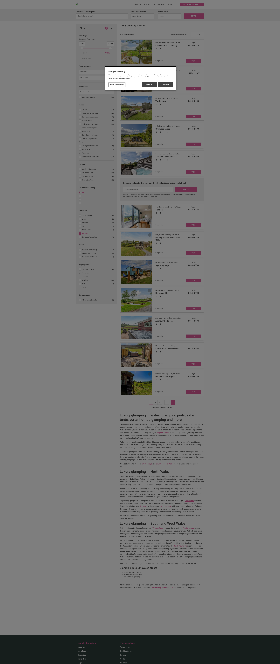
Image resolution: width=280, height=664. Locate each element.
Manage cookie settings (117, 84)
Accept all (166, 84)
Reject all (149, 84)
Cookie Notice (126, 78)
